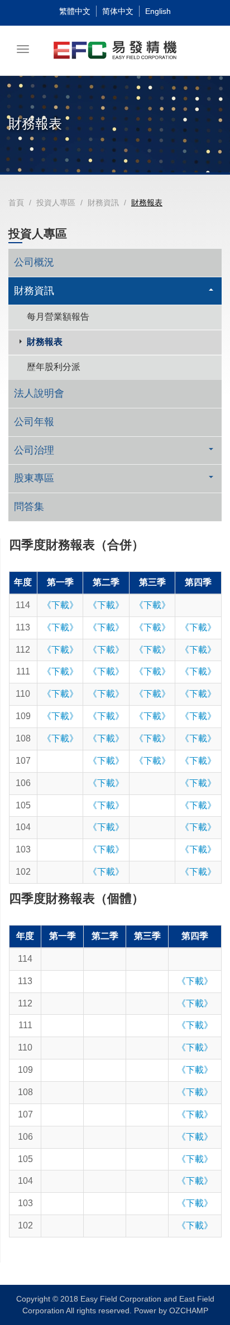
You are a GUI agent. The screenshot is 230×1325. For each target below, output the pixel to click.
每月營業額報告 (58, 316)
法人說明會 (39, 393)
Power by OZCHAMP (171, 1310)
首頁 (16, 202)
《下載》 (60, 605)
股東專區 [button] (34, 478)
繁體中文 (74, 11)
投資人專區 (55, 202)
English (158, 11)
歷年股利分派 (53, 367)
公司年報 (34, 421)
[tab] (115, 291)
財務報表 (45, 341)
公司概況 (34, 262)
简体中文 (117, 11)
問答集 (29, 506)
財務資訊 (103, 202)
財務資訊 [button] (34, 290)
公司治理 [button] (34, 450)
